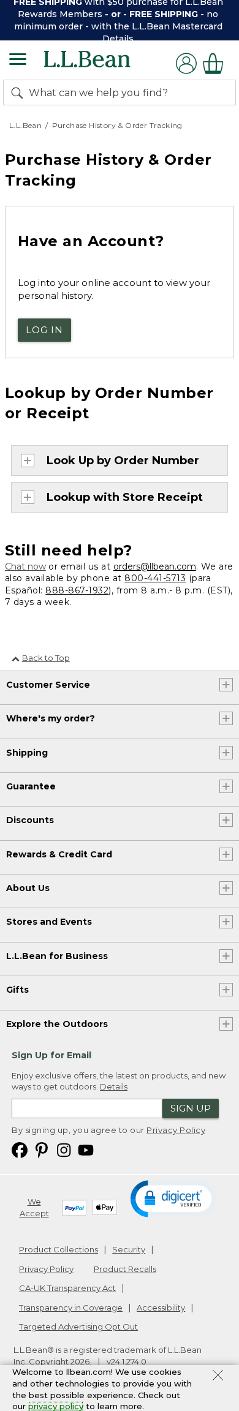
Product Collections (58, 1249)
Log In (44, 330)
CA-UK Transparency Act (67, 1288)
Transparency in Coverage (71, 1307)
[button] (173, 1198)
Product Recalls (125, 1269)
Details (118, 38)
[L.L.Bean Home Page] (104, 63)
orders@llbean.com (154, 566)
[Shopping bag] (216, 63)
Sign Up (190, 1108)
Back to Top (46, 658)
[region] (119, 20)
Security (128, 1249)
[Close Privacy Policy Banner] (218, 1376)
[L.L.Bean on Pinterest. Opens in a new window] (42, 1150)
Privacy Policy (175, 1130)
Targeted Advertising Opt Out (78, 1326)
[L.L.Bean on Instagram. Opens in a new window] (64, 1150)
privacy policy (55, 1406)
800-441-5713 (155, 578)
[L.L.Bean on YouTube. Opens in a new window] (86, 1150)
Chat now (25, 566)
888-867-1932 (76, 590)
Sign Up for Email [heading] (51, 1055)
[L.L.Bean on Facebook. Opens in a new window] (20, 1150)
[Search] (19, 92)
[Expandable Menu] (17, 60)
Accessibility (161, 1307)
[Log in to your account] (186, 63)
